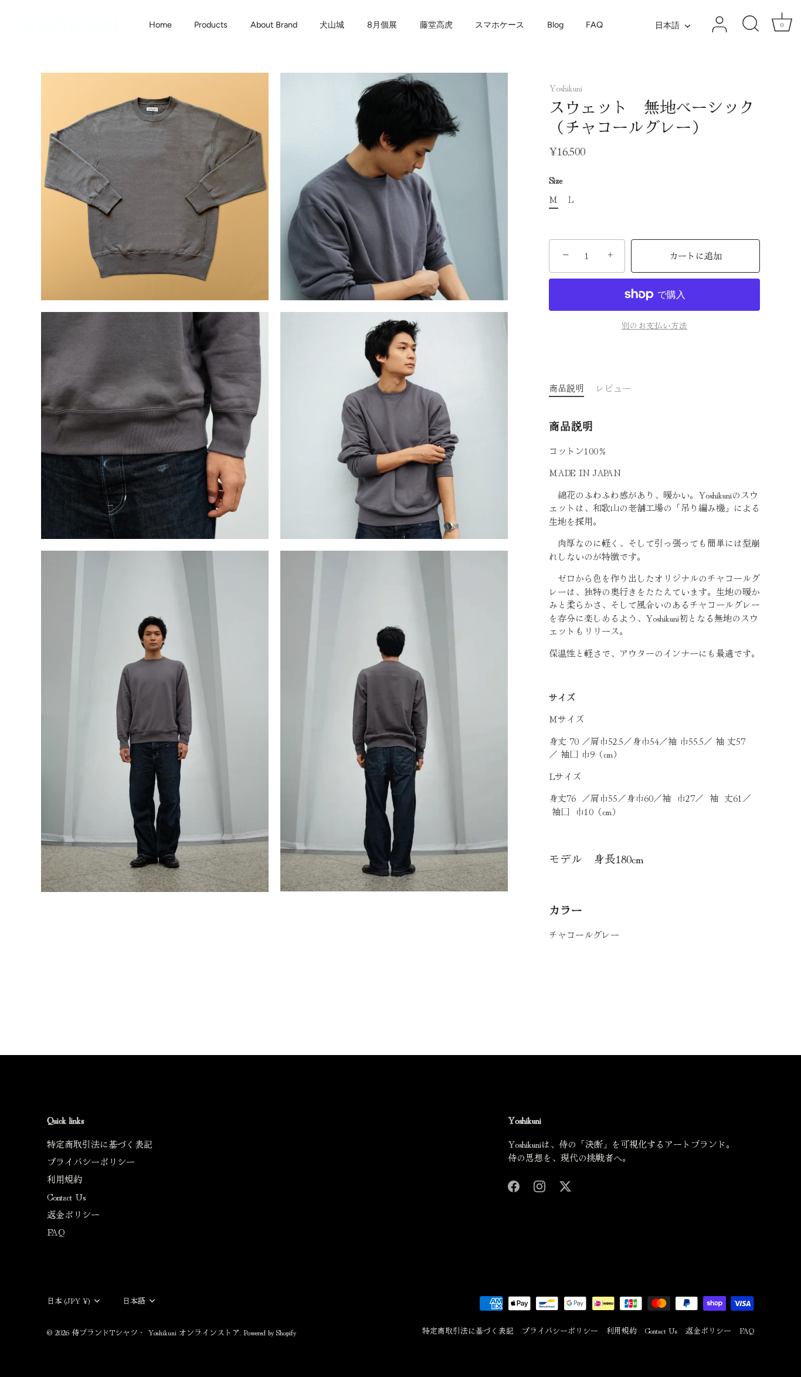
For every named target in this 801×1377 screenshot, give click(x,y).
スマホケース (499, 24)
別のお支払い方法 (654, 325)
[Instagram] (539, 1184)
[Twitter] (565, 1184)
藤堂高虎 (436, 24)
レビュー (613, 388)
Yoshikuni (565, 88)
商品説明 (566, 388)
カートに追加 (695, 255)
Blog (555, 24)
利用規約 (64, 1179)
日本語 (667, 25)
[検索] (750, 25)
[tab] (572, 388)
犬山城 (332, 24)
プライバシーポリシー (91, 1161)
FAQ (594, 24)
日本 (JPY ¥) (68, 1300)
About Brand (273, 24)
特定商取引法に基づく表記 (99, 1144)
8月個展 (382, 24)
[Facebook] (514, 1184)
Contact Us (66, 1197)
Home (160, 24)
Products (211, 24)
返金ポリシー (73, 1214)
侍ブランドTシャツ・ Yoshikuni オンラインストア (156, 1332)
